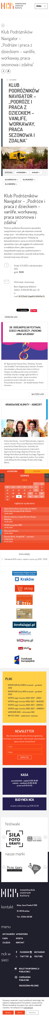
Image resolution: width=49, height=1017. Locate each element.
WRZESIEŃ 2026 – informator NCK (21, 712)
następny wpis (39, 394)
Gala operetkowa (11, 530)
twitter (24, 956)
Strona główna (5, 24)
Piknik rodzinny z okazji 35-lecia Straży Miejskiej (20, 517)
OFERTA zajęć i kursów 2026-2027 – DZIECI (24, 698)
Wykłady (36, 172)
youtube (38, 956)
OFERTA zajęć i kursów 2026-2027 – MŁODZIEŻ (26, 701)
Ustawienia (32, 1012)
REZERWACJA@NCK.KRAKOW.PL (32, 296)
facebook (24, 952)
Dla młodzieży (29, 180)
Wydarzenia (21, 172)
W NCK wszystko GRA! (13, 525)
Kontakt (20, 942)
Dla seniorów (11, 184)
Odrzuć (20, 1012)
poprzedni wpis (11, 317)
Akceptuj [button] (8, 1012)
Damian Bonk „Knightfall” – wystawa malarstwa (19, 537)
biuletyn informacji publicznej (29, 970)
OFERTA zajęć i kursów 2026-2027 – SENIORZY (26, 708)
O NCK (5, 938)
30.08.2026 (8, 533)
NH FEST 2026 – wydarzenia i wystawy (23, 716)
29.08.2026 (8, 528)
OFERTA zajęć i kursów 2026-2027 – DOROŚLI (25, 705)
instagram (39, 952)
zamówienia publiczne (25, 978)
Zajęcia (6, 942)
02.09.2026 (8, 542)
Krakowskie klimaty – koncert (24, 404)
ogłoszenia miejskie (29, 985)
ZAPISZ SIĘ (24, 757)
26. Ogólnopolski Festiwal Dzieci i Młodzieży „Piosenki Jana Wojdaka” (25, 331)
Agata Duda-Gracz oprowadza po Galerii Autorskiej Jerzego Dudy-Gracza (20, 509)
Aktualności (8, 934)
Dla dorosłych (11, 180)
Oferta (19, 938)
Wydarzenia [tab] (12, 471)
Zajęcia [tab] (36, 471)
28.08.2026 (8, 514)
